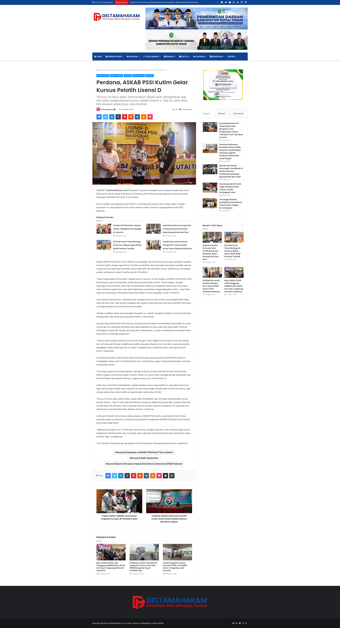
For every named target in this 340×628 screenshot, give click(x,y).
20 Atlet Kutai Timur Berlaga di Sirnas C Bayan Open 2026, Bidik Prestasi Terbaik (127, 245)
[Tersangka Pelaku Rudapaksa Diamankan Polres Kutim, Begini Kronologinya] (210, 203)
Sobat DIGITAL (158, 623)
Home (99, 56)
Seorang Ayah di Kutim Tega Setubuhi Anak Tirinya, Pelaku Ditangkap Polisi (230, 188)
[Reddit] (131, 116)
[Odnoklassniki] (143, 116)
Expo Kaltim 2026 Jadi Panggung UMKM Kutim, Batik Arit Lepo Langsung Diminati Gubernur (110, 567)
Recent (221, 113)
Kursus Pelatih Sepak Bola (144, 458)
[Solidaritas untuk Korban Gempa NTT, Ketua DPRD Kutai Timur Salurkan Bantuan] (153, 245)
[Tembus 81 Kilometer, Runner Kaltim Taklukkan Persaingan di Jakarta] (104, 229)
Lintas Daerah (152, 56)
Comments (238, 113)
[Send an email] (114, 109)
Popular (206, 113)
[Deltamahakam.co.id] (116, 17)
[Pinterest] (124, 116)
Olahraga (200, 56)
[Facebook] (99, 116)
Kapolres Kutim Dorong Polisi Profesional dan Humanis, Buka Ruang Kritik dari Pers (177, 229)
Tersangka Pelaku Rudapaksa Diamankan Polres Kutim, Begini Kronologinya (230, 203)
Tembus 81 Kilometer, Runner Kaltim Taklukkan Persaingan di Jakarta (127, 229)
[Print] (172, 475)
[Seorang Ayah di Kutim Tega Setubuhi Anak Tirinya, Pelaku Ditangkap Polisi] (210, 188)
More (232, 56)
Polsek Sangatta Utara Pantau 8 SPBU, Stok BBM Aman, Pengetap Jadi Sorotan (175, 567)
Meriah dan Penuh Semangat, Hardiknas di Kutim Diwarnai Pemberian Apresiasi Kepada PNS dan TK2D (231, 171)
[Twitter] (105, 116)
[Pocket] (150, 116)
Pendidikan (216, 56)
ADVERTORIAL (111, 70)
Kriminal (169, 56)
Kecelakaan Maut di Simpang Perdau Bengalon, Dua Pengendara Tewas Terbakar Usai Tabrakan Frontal (231, 130)
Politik (184, 56)
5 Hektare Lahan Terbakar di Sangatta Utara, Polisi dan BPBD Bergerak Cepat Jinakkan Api (143, 567)
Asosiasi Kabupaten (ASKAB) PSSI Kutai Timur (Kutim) (144, 452)
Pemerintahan (114, 56)
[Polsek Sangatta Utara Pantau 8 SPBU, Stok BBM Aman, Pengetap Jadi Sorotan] (177, 552)
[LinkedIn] (111, 116)
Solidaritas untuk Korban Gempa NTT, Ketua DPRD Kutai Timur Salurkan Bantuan (177, 245)
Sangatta (149, 76)
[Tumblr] (118, 116)
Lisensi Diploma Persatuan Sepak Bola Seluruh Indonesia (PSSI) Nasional (144, 463)
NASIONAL (133, 56)
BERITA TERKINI (116, 76)
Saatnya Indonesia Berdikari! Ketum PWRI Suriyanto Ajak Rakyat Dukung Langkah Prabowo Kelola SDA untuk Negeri (230, 151)
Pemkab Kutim (138, 76)
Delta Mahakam (107, 109)
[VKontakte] (137, 116)
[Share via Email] (165, 475)
